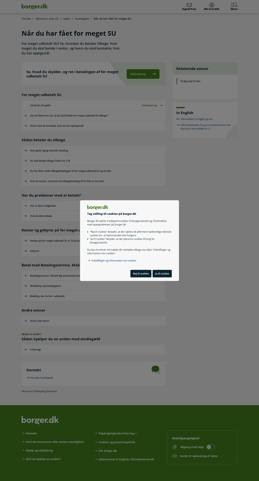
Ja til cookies (162, 273)
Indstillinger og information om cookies (113, 260)
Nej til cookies (141, 273)
